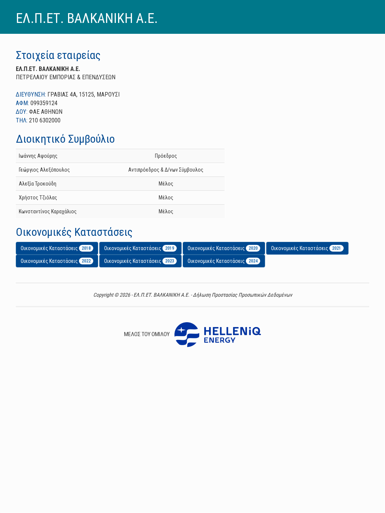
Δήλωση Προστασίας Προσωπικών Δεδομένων (242, 295)
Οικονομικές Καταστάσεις (56, 248)
